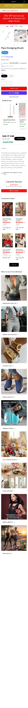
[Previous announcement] (3, 6)
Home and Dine (8, 491)
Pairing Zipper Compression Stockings (19, 220)
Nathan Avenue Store (10, 334)
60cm (4, 76)
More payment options (14, 96)
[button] (3, 1)
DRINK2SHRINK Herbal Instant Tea (20, 250)
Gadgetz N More (8, 428)
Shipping (3, 66)
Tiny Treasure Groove (10, 459)
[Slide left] (10, 44)
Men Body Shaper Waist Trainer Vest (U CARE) (7, 220)
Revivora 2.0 (7, 553)
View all (14, 265)
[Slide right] (17, 44)
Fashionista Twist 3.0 (9, 303)
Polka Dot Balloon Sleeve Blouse (7, 250)
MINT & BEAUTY (8, 522)
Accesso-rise (7, 366)
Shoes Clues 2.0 (8, 397)
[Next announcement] (25, 6)
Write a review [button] (14, 191)
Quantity (3, 79)
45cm (11, 76)
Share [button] (4, 148)
